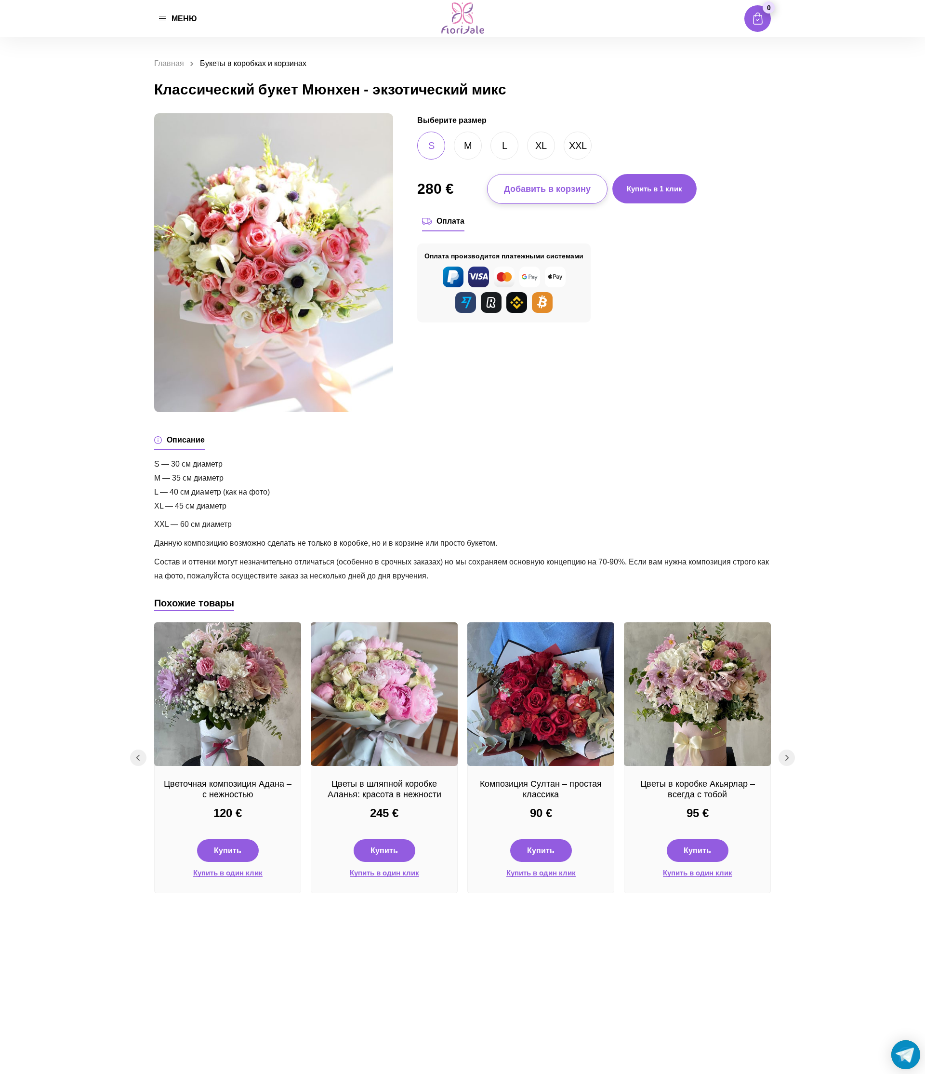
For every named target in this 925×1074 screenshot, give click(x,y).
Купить (227, 850)
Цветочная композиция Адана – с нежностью (227, 789)
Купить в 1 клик (654, 189)
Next (787, 758)
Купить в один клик (228, 873)
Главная (169, 63)
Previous (138, 758)
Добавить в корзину (547, 189)
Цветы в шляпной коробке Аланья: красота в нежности (384, 789)
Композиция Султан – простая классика (541, 789)
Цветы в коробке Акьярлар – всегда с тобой (697, 789)
